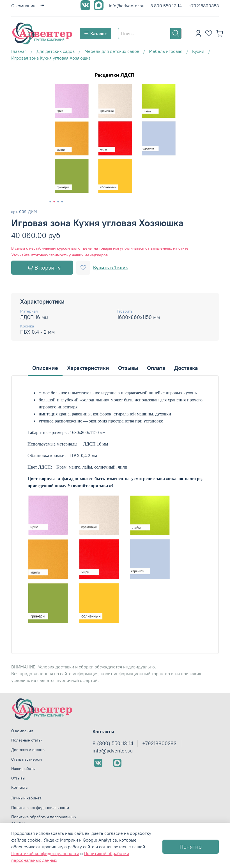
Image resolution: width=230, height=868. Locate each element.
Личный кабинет (26, 798)
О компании (23, 5)
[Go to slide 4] (62, 201)
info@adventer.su (126, 5)
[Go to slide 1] (50, 201)
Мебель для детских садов (111, 51)
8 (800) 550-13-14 (113, 743)
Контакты (19, 787)
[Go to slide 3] (58, 201)
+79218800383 (204, 5)
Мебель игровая (165, 51)
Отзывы (18, 778)
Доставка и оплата (28, 749)
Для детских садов (55, 51)
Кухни (198, 51)
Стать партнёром (26, 759)
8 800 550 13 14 (166, 5)
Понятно (191, 846)
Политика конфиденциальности (40, 807)
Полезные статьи (27, 740)
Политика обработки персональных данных (43, 820)
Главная (19, 51)
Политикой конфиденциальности (45, 853)
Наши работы (23, 768)
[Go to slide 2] (54, 201)
